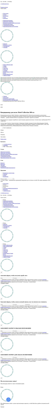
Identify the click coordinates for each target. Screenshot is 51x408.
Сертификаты (6, 46)
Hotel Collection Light (8, 64)
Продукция (5, 13)
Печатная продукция (8, 24)
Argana (4, 65)
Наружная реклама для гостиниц (10, 26)
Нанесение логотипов (8, 21)
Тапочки (5, 174)
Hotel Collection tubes (8, 245)
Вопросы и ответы (7, 45)
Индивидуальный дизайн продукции (11, 22)
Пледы (4, 175)
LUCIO (5, 67)
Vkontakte (5, 145)
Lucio (4, 248)
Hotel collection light (7, 246)
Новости (5, 43)
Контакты (5, 18)
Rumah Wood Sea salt (7, 74)
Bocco (4, 73)
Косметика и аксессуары (8, 173)
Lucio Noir (5, 68)
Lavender (5, 70)
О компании (3, 166)
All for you (5, 69)
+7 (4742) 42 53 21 (5, 3)
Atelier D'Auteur (6, 75)
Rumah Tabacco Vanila (8, 71)
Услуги (4, 14)
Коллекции (5, 15)
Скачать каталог (4, 7)
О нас (4, 17)
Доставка (5, 47)
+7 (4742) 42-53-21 (7, 144)
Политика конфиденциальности (8, 167)
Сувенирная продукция (8, 25)
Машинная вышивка (8, 20)
